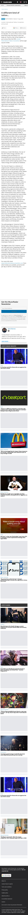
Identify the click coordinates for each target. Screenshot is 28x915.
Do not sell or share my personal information (12, 904)
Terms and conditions (7, 887)
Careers (3, 901)
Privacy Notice (19, 316)
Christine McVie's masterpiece (14, 5)
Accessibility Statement (7, 898)
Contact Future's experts (7, 884)
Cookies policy (5, 892)
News (3, 19)
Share (5, 28)
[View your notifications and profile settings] (17, 2)
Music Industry (5, 9)
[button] (2, 2)
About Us (4, 881)
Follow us (16, 28)
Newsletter (24, 28)
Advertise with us (6, 895)
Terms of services (17, 315)
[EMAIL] (9, 331)
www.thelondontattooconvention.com (12, 263)
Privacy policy (5, 890)
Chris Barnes (10, 18)
